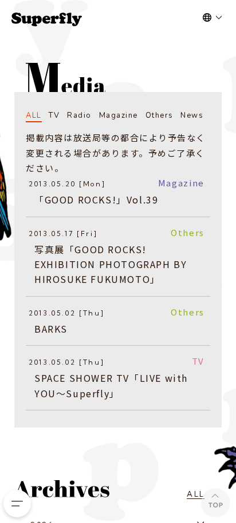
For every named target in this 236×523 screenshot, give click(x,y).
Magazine (118, 115)
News (191, 115)
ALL (34, 115)
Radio (79, 115)
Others (159, 115)
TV (54, 115)
